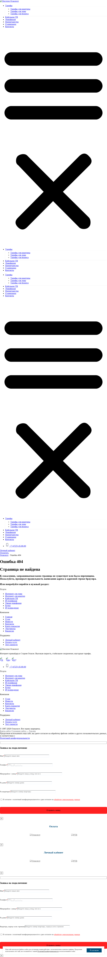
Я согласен (94, 950)
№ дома (3, 783)
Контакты (9, 26)
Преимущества (12, 22)
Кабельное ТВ (11, 17)
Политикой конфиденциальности (15, 738)
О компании (10, 24)
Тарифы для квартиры (20, 9)
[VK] (2, 659)
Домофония (10, 19)
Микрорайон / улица (8, 774)
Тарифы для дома (18, 11)
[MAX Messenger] (14, 659)
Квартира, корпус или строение (12, 927)
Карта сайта (5, 731)
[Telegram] (8, 659)
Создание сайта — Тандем (24, 731)
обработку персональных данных (67, 800)
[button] (53, 138)
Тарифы (8, 5)
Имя (2, 756)
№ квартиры (5, 792)
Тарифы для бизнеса (19, 14)
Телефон (4, 765)
